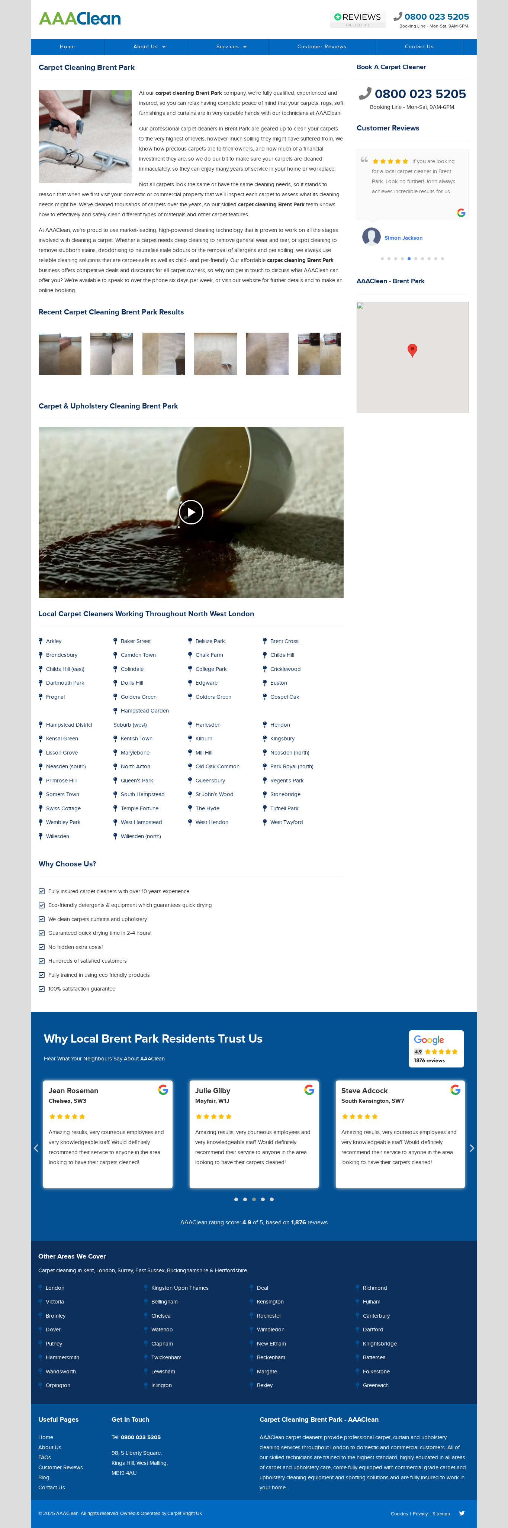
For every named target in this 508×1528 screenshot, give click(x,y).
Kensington (270, 1302)
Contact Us (419, 47)
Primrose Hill (61, 781)
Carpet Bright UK (184, 1513)
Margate (267, 1372)
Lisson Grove (62, 753)
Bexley (265, 1385)
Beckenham (271, 1357)
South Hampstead (143, 794)
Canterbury (376, 1316)
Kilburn (204, 739)
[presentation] (36, 1149)
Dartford (373, 1330)
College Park (211, 669)
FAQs (44, 1457)
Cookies (399, 1514)
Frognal (55, 697)
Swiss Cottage (63, 808)
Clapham (162, 1344)
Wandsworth (61, 1372)
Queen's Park (137, 781)
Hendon (280, 725)
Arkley (53, 641)
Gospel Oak (284, 697)
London (105, 1270)
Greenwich (376, 1385)
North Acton (135, 766)
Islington (161, 1385)
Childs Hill (282, 655)
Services (227, 47)
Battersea (374, 1357)
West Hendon (212, 822)
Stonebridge (285, 794)
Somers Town (62, 794)
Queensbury (210, 781)
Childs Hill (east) (65, 669)
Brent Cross (284, 641)
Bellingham (164, 1302)
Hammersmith (62, 1357)
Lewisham (163, 1372)
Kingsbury (282, 739)
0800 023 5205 (435, 17)
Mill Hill (204, 753)
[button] (382, 258)
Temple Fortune (139, 808)
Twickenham (166, 1357)
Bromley (55, 1316)
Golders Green (139, 697)
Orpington (58, 1385)
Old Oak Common (217, 766)
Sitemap (441, 1514)
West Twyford (286, 822)
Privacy (420, 1514)
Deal (262, 1288)
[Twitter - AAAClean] (462, 1514)
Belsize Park (210, 641)
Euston (278, 683)
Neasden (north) (289, 753)
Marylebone (135, 753)
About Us (146, 47)
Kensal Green (62, 739)
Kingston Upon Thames (180, 1288)
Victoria (55, 1302)
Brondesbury (61, 655)
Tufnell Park (284, 808)
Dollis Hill (132, 683)
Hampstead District (69, 725)
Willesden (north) (141, 836)
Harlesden (208, 725)
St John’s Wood (215, 794)
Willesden (57, 836)
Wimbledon (270, 1330)
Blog (43, 1477)
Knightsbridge (380, 1344)
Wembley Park (63, 822)
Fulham (371, 1302)
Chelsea (161, 1316)
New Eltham (271, 1344)
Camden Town (138, 655)
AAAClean (67, 1513)
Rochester (269, 1316)
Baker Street (136, 641)
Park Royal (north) (292, 766)
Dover (53, 1330)
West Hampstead (141, 822)
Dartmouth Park (65, 683)
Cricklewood (285, 669)
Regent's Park (287, 781)
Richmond (375, 1288)
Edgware (207, 683)
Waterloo (162, 1330)
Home (67, 47)
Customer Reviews (322, 47)
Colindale (132, 669)
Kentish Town (136, 739)
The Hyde (207, 808)
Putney (54, 1344)
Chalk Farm (209, 655)
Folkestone (376, 1372)
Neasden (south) (66, 766)
